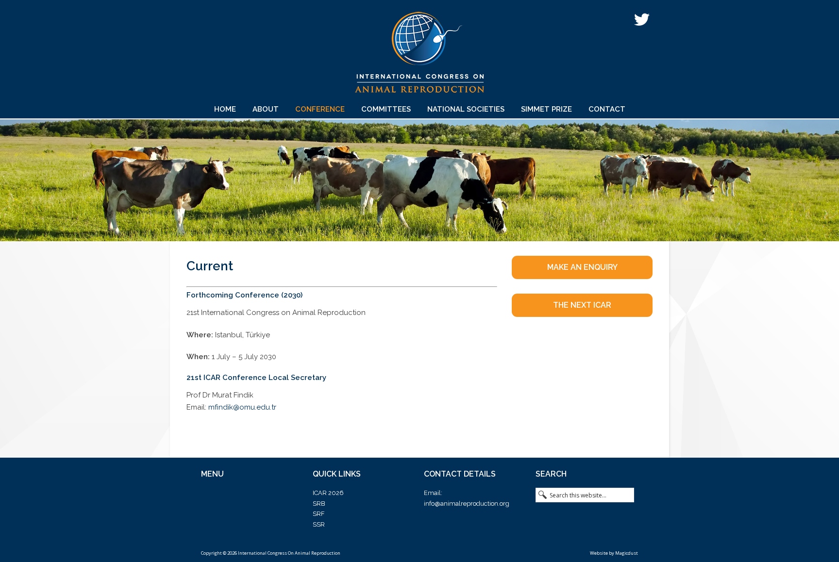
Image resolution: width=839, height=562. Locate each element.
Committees (386, 109)
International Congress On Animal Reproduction (419, 55)
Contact (606, 109)
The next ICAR (582, 305)
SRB (319, 503)
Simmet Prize (546, 109)
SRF (318, 513)
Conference (320, 109)
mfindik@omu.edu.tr (242, 407)
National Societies (465, 109)
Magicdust (626, 553)
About (265, 109)
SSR (319, 524)
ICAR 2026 (328, 492)
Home (225, 109)
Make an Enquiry (582, 267)
